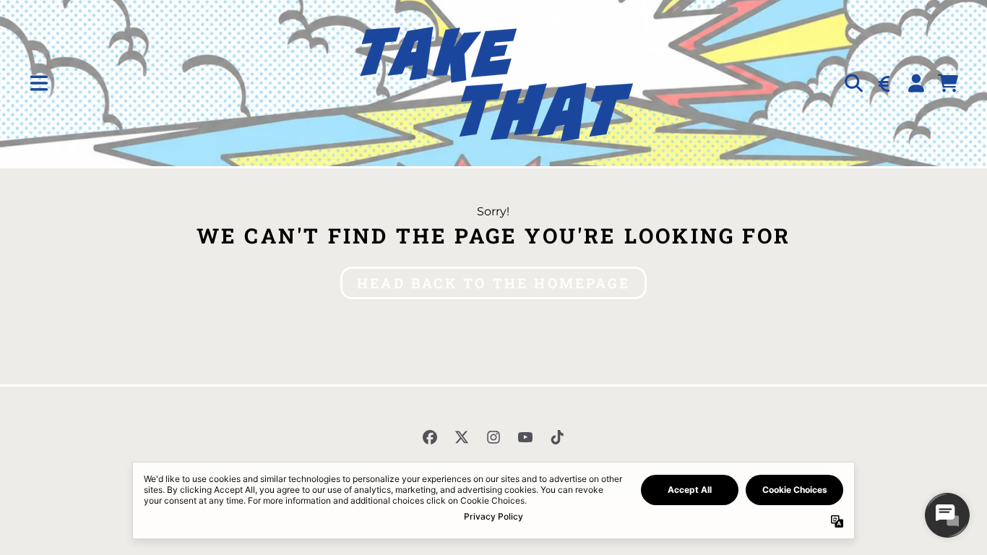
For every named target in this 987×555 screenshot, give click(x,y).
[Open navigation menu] (39, 83)
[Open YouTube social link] (525, 437)
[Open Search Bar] (852, 83)
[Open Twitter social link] (462, 437)
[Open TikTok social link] (557, 437)
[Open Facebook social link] (430, 437)
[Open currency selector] (884, 83)
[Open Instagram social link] (493, 437)
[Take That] (493, 83)
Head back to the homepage (493, 283)
